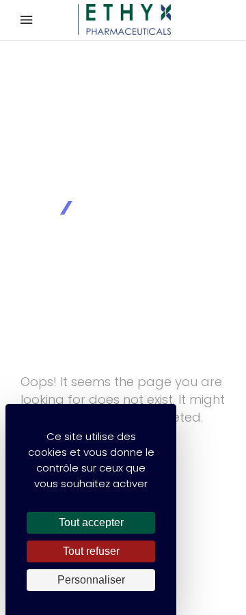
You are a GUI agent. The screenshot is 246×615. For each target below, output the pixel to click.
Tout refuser (91, 551)
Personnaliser (91, 580)
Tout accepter (91, 522)
